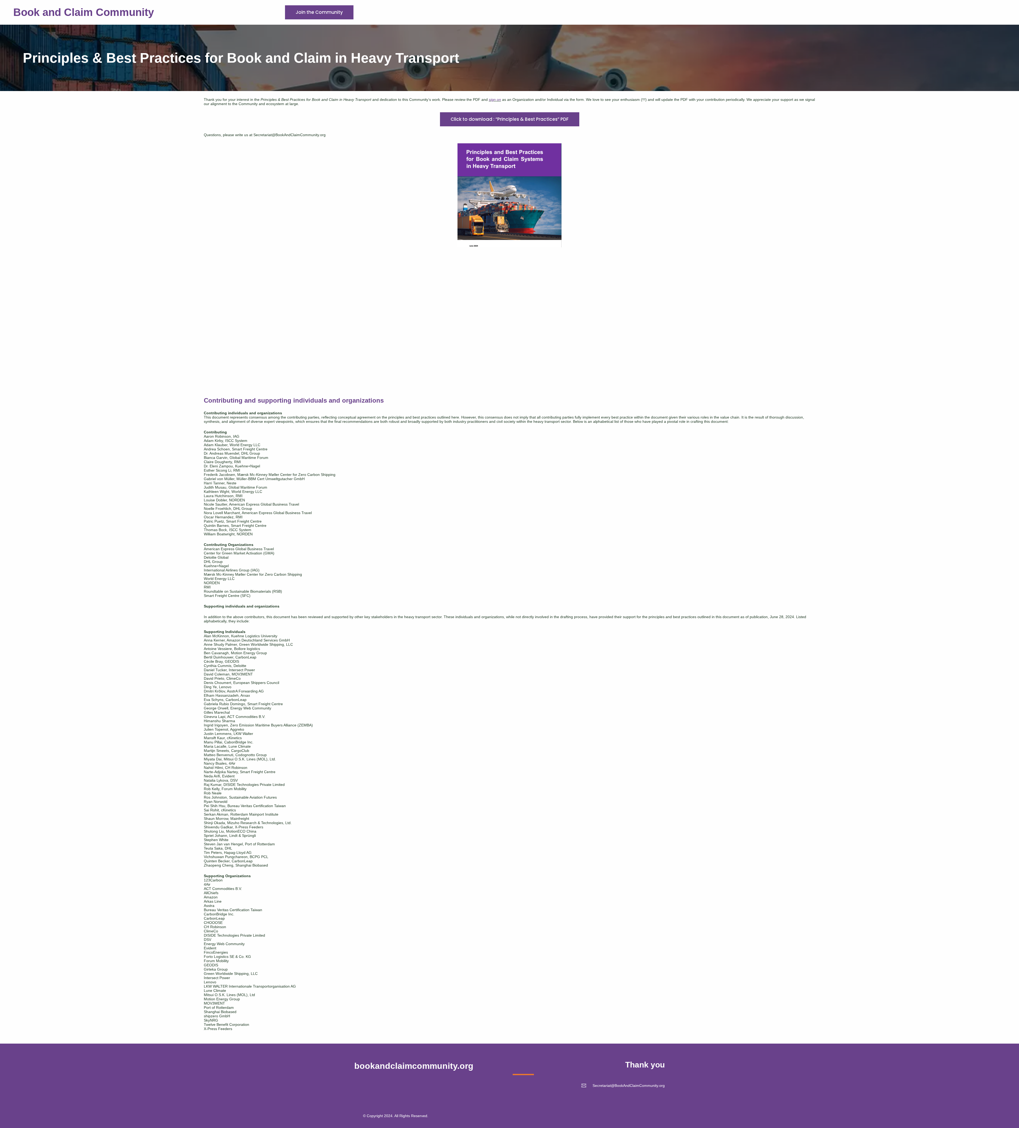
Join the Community (319, 12)
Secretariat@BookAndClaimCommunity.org (629, 1085)
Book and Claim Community (83, 12)
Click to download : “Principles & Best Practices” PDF (510, 119)
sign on (495, 99)
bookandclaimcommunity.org (413, 1066)
